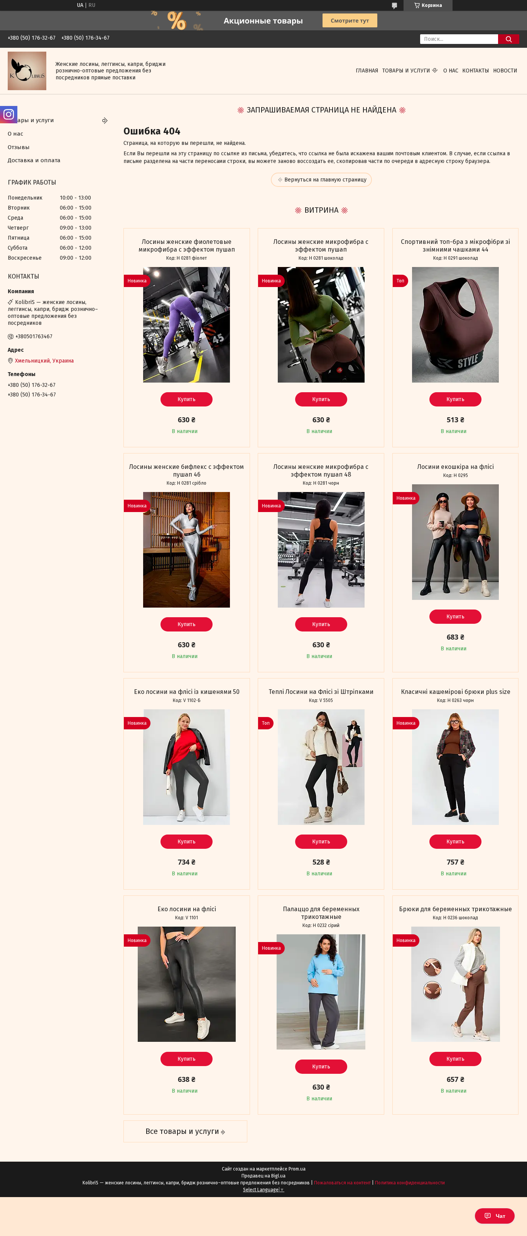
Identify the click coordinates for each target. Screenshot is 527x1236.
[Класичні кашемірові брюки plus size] (456, 767)
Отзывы (19, 147)
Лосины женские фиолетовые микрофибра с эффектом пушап (187, 245)
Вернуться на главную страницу (325, 179)
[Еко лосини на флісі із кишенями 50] (187, 767)
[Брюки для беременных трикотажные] (456, 984)
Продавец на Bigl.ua (263, 1176)
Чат (500, 1216)
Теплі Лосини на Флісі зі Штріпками (321, 691)
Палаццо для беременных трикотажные (321, 912)
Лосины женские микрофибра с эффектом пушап (321, 245)
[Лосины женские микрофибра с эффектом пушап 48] (321, 550)
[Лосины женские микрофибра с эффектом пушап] (321, 325)
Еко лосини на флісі (186, 909)
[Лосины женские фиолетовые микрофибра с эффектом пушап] (187, 325)
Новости (505, 70)
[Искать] (508, 39)
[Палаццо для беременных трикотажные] (321, 992)
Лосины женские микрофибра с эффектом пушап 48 (321, 470)
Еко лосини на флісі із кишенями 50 (187, 691)
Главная (367, 70)
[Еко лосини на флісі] (187, 984)
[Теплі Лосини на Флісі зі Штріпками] (321, 767)
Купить (186, 399)
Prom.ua (297, 1169)
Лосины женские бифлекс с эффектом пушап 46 (186, 470)
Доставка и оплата (34, 160)
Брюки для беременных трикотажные (455, 909)
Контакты (475, 70)
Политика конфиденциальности (410, 1183)
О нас (450, 70)
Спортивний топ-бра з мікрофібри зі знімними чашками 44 (455, 245)
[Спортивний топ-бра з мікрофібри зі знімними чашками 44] (456, 325)
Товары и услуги (406, 70)
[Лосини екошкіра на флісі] (456, 542)
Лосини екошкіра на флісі (455, 466)
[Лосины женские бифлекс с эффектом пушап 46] (187, 550)
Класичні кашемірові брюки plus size (455, 691)
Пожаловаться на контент (342, 1183)
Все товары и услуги (182, 1131)
